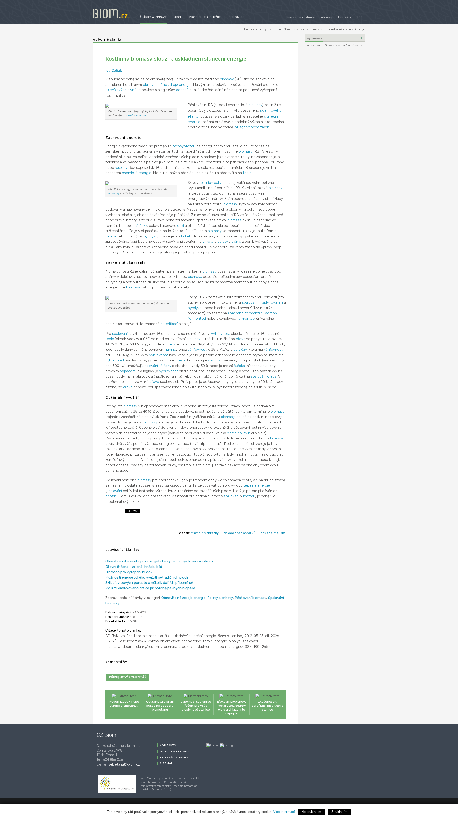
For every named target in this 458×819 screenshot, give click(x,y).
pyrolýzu (150, 236)
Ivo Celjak (113, 70)
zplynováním (272, 302)
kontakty (344, 17)
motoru (249, 496)
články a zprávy (153, 17)
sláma (236, 241)
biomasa (234, 220)
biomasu (246, 225)
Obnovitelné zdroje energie (183, 598)
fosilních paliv (210, 182)
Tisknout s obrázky (205, 533)
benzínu (112, 496)
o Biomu (235, 17)
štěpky (141, 225)
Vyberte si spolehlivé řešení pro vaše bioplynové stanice (195, 705)
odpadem (127, 371)
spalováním (251, 302)
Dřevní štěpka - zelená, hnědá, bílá (133, 567)
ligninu (170, 349)
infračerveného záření (252, 127)
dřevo (180, 360)
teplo (247, 173)
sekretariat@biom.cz (124, 764)
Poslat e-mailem (272, 533)
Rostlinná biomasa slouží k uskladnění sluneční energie (331, 29)
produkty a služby (205, 17)
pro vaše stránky (174, 757)
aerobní (271, 313)
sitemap (326, 17)
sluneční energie (135, 115)
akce (178, 17)
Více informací (284, 812)
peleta (110, 236)
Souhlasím (339, 812)
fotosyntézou (184, 146)
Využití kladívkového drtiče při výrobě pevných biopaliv (150, 588)
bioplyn (263, 29)
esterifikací (169, 324)
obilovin (244, 433)
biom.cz (249, 29)
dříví (180, 225)
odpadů (182, 90)
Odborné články (107, 39)
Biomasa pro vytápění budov (128, 572)
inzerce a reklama (301, 17)
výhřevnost (197, 349)
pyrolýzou (196, 308)
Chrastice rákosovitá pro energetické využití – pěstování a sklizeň (159, 561)
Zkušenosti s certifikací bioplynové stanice (267, 705)
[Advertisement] (335, 80)
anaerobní (236, 313)
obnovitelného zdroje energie (167, 84)
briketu (187, 236)
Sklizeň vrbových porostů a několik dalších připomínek (149, 583)
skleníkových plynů (120, 90)
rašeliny (121, 167)
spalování (120, 333)
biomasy (227, 79)
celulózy (240, 349)
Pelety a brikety (220, 598)
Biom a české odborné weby (343, 45)
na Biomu (313, 45)
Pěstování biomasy (250, 598)
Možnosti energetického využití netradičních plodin (147, 577)
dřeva (240, 339)
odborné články (282, 29)
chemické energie (136, 173)
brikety (207, 241)
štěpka (239, 366)
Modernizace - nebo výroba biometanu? (124, 703)
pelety (222, 241)
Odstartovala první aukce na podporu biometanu (160, 705)
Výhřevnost (220, 333)
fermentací (254, 313)
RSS (360, 17)
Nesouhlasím (311, 812)
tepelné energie (257, 485)
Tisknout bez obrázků (239, 533)
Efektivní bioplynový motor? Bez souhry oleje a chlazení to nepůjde (231, 707)
